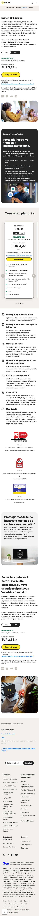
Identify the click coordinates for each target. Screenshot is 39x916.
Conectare (24, 848)
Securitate (24, 904)
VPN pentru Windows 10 (28, 816)
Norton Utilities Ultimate (8, 818)
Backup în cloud (26, 805)
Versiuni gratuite (26, 845)
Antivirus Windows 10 (28, 790)
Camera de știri (17, 901)
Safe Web (24, 809)
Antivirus (23, 781)
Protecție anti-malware (26, 801)
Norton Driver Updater (10, 822)
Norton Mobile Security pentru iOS (9, 813)
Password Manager (27, 821)
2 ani (15, 52)
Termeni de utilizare (9, 907)
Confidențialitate (14, 904)
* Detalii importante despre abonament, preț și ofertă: (18, 750)
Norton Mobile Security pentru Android (8, 806)
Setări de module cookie (10, 912)
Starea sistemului (8, 910)
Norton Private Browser (8, 830)
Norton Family (7, 801)
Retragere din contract (22, 910)
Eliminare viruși (25, 797)
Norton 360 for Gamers (8, 793)
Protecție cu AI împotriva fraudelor (27, 786)
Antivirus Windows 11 (28, 793)
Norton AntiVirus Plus (10, 779)
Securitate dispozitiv (8, 734)
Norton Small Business (10, 826)
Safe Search (25, 812)
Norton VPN (7, 798)
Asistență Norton (8, 843)
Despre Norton (26, 841)
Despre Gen (6, 901)
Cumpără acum (11, 75)
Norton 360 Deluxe (9, 786)
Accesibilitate (21, 907)
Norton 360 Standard (10, 782)
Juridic (5, 904)
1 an (6, 52)
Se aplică (28, 763)
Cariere (26, 901)
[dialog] (4, 911)
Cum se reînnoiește (9, 847)
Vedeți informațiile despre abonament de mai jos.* (17, 84)
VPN (2, 737)
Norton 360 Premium (10, 789)
